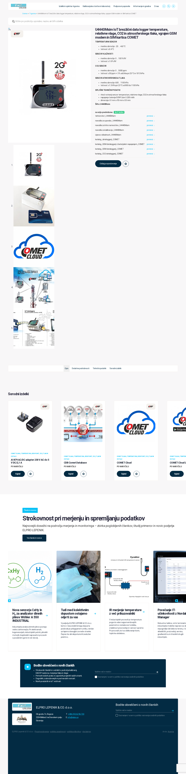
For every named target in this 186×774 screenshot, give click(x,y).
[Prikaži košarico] (173, 6)
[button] (9, 29)
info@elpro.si (73, 717)
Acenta (171, 732)
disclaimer (86, 732)
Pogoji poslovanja (42, 732)
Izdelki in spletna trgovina (69, 6)
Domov (25, 14)
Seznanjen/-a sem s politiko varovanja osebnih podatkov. (121, 677)
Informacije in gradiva (142, 6)
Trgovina (32, 14)
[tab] (66, 368)
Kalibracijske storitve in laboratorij (96, 6)
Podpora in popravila (122, 6)
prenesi (151, 116)
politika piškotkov (74, 732)
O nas (156, 6)
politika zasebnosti (58, 732)
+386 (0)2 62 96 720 (76, 714)
